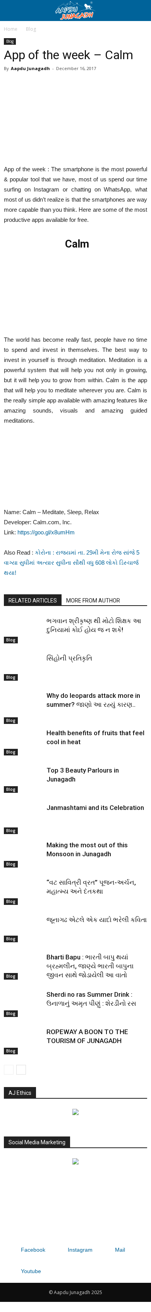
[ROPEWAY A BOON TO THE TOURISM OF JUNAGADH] (23, 1040)
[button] (140, 10)
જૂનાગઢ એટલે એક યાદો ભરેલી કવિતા (96, 920)
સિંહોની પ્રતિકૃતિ (69, 658)
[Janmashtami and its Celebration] (23, 818)
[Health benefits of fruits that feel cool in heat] (23, 742)
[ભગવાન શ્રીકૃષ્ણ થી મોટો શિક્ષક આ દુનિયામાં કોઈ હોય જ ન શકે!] (23, 629)
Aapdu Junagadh (30, 68)
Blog (31, 29)
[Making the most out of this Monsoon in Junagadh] (23, 854)
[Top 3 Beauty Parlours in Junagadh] (23, 779)
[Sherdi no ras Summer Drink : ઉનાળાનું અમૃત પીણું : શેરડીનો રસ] (23, 1003)
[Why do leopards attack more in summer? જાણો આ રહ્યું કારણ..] (23, 707)
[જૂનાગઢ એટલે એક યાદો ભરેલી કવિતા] (23, 928)
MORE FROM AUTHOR (93, 600)
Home (10, 29)
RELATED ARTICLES (33, 600)
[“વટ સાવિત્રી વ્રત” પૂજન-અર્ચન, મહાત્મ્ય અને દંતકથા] (23, 891)
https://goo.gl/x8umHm (46, 532)
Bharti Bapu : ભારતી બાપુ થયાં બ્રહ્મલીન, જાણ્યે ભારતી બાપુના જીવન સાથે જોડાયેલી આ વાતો (90, 966)
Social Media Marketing (37, 1142)
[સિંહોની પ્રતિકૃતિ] (23, 667)
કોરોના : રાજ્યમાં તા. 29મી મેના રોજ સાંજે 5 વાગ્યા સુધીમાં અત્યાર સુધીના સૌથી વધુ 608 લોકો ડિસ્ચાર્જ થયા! (71, 562)
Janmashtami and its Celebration (95, 807)
